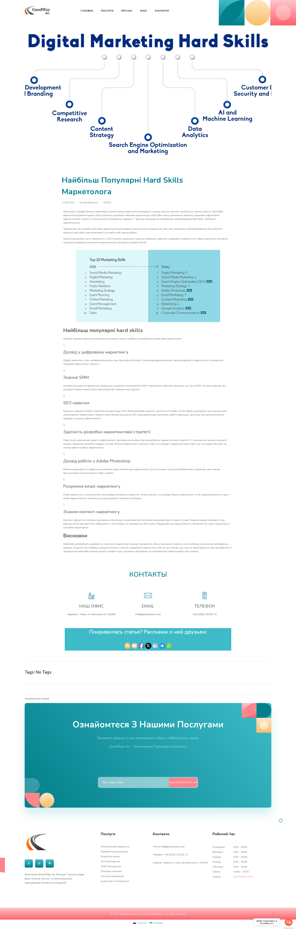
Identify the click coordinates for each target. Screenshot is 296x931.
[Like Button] (263, 672)
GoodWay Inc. (90, 202)
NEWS (107, 202)
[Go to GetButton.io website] (289, 928)
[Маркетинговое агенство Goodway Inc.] (37, 10)
